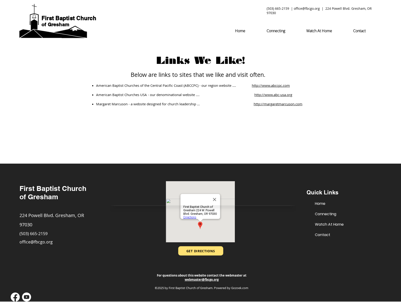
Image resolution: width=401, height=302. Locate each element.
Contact (322, 234)
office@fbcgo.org (307, 8)
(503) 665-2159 (278, 8)
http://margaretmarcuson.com (278, 104)
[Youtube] (26, 297)
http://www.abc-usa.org (273, 94)
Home (320, 203)
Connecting (325, 214)
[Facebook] (15, 297)
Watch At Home (329, 224)
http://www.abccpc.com (271, 85)
